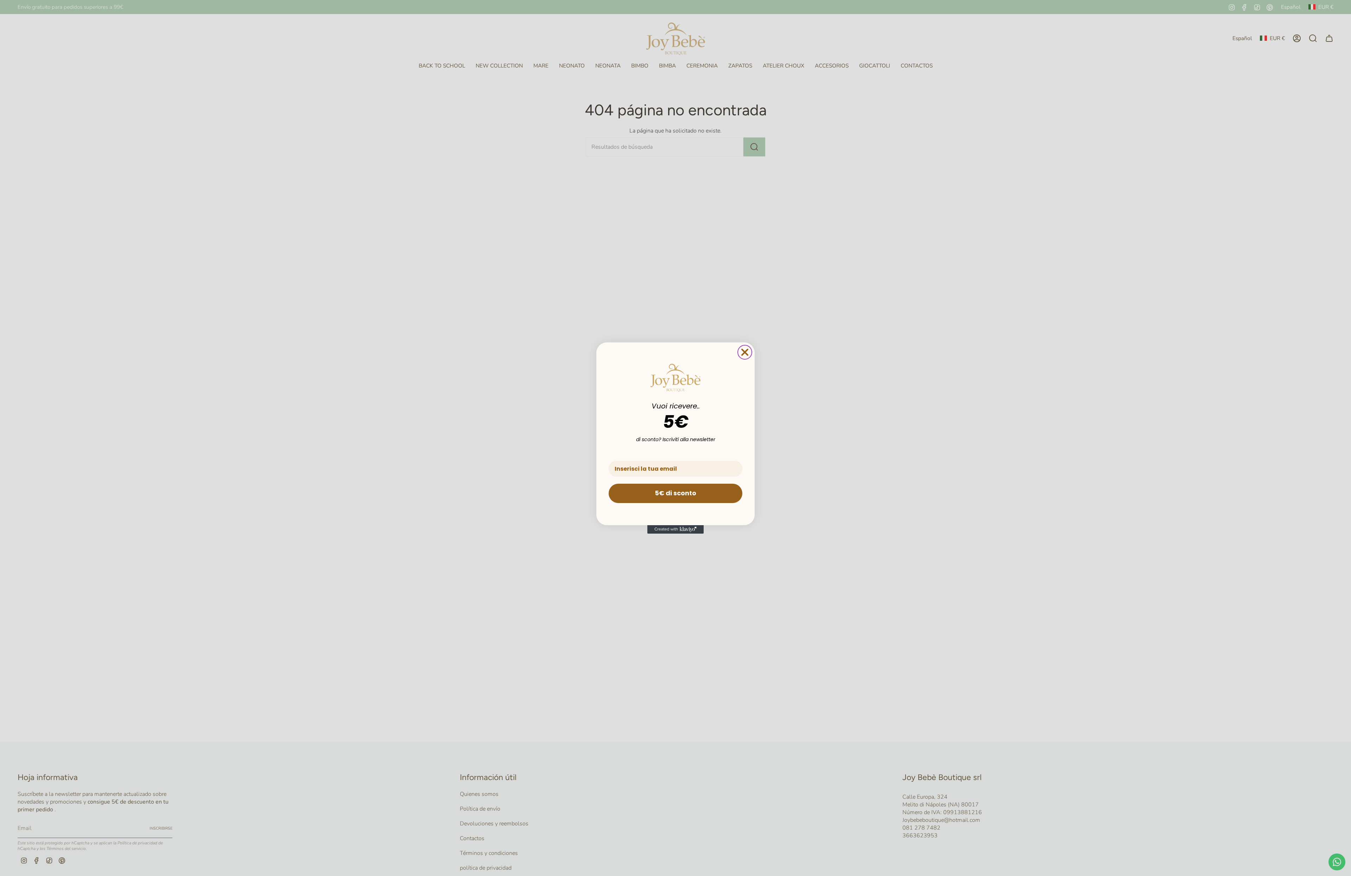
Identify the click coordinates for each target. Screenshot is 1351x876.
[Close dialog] (745, 352)
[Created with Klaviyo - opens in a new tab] (675, 529)
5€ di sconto (675, 493)
